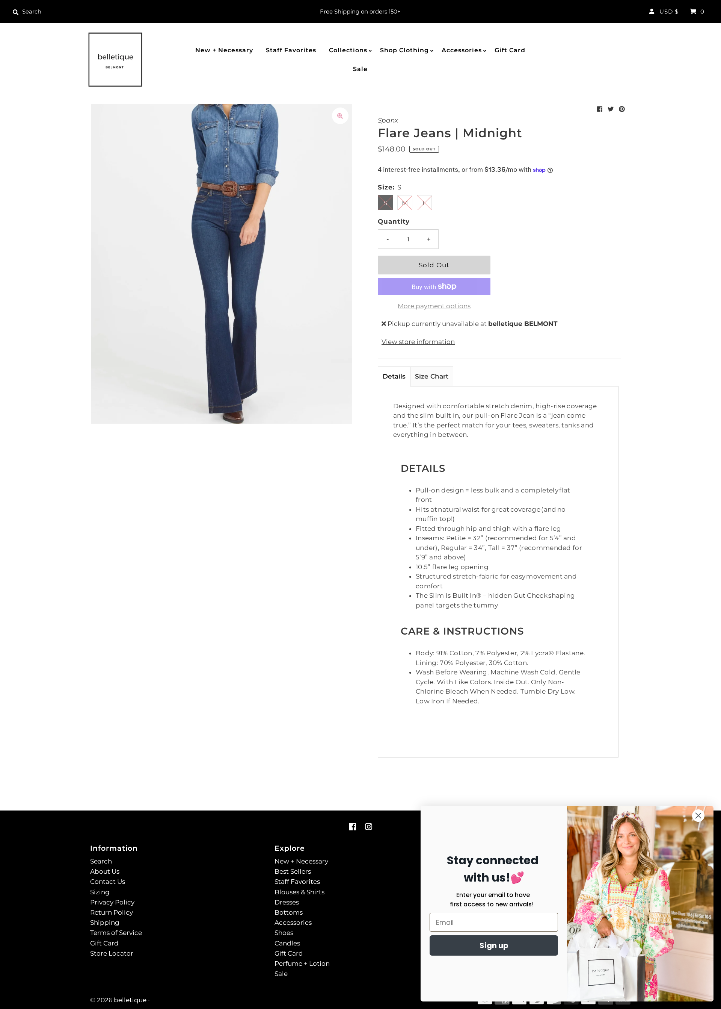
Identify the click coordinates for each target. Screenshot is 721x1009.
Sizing (100, 892)
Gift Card (510, 50)
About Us (104, 871)
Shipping (104, 922)
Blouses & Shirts (299, 892)
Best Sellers (293, 871)
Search (101, 861)
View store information (418, 341)
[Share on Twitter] (611, 109)
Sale (360, 69)
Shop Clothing (404, 50)
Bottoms (289, 912)
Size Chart (431, 376)
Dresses (287, 902)
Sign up (494, 945)
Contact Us (107, 881)
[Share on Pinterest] (622, 109)
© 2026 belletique (118, 1000)
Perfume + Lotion (302, 963)
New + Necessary (224, 50)
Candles (287, 943)
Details (394, 376)
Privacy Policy (112, 902)
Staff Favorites (291, 50)
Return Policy (111, 912)
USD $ (669, 11)
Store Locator (111, 953)
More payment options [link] (434, 306)
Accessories (462, 50)
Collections (348, 50)
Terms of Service (116, 932)
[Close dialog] (698, 815)
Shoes (284, 932)
